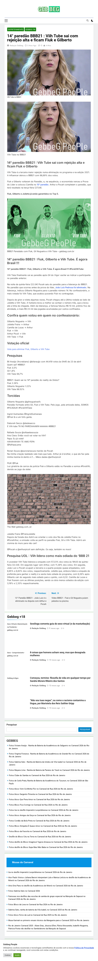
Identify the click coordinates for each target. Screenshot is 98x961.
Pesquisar (12, 724)
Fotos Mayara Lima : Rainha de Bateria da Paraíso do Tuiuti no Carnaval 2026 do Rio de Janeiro (49, 770)
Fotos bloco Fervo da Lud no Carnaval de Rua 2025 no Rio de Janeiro (37, 915)
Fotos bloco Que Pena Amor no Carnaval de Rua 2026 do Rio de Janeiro (39, 799)
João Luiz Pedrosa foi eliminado (70, 287)
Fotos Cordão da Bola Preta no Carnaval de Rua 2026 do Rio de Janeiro (39, 821)
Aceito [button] (17, 955)
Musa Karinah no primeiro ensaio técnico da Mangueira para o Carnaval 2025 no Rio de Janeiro (48, 920)
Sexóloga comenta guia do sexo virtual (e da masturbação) (60, 623)
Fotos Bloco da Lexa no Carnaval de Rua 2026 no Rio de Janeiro (35, 904)
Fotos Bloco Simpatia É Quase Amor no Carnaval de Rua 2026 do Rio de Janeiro (43, 826)
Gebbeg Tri (30, 29)
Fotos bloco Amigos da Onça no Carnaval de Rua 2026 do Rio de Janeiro (40, 815)
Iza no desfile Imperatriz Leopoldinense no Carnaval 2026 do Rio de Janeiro (40, 872)
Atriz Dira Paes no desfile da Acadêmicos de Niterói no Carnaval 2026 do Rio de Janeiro (45, 886)
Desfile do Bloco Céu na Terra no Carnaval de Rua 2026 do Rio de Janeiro (40, 836)
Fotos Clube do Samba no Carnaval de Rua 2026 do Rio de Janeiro (37, 775)
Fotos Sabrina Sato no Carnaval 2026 (24, 891)
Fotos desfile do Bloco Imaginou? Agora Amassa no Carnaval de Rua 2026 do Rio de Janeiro (48, 842)
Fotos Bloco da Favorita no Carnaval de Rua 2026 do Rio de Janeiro (37, 831)
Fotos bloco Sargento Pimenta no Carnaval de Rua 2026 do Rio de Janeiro (40, 794)
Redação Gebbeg (16, 45)
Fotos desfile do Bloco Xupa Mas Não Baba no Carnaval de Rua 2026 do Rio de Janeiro (46, 847)
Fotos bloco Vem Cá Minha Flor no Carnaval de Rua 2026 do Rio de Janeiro (41, 789)
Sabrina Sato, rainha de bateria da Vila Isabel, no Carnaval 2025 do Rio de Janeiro (42, 910)
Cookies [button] (8, 955)
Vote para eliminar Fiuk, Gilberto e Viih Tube (28, 349)
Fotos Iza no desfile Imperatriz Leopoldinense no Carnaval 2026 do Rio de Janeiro (43, 810)
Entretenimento (15, 29)
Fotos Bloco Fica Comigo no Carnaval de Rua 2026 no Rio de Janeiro (38, 805)
